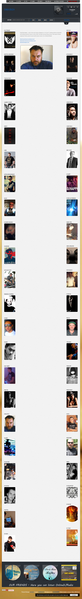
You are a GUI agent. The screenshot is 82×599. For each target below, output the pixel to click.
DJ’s (26, 1)
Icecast (72, 592)
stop (71, 7)
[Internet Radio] (5, 590)
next (77, 7)
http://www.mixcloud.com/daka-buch (28, 40)
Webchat (49, 1)
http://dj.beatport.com (24, 42)
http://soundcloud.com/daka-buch (27, 39)
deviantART (31, 592)
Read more (66, 595)
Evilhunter (16, 592)
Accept (74, 595)
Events (40, 1)
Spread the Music (59, 1)
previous (68, 7)
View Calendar (66, 20)
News (33, 1)
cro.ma (7, 592)
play (74, 7)
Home (11, 1)
